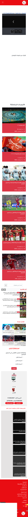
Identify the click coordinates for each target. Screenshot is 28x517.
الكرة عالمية (24, 492)
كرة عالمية (18, 13)
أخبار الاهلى (24, 487)
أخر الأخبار (24, 485)
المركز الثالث (18, 364)
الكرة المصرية (23, 489)
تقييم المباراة (10, 403)
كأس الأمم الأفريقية (22, 484)
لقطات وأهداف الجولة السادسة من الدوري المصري (15, 183)
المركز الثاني (19, 360)
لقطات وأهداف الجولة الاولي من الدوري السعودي (16, 213)
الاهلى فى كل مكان (22, 495)
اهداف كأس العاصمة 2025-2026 (18, 153)
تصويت (14, 368)
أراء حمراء (24, 497)
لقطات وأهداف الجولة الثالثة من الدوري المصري (14, 242)
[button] (2, 290)
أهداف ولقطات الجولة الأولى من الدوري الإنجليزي (16, 272)
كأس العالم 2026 (21, 125)
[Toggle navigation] (3, 2)
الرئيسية (24, 13)
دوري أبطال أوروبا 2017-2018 (8, 13)
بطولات (25, 500)
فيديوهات (24, 502)
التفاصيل (18, 403)
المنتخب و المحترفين (22, 494)
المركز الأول (19, 357)
